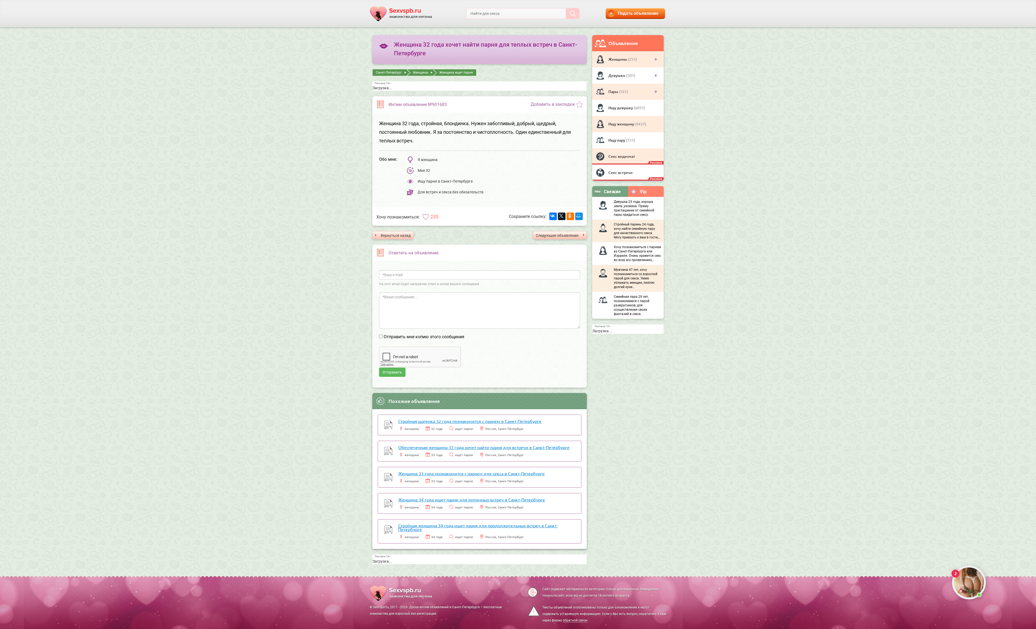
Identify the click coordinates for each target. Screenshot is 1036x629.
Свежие (612, 191)
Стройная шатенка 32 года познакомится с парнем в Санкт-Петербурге (469, 421)
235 (434, 217)
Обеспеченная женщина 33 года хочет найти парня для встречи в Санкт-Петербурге (484, 447)
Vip (643, 191)
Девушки (617, 75)
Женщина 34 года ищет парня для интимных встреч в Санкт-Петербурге (471, 499)
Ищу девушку (621, 107)
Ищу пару (617, 140)
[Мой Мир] (579, 216)
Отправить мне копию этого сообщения (424, 336)
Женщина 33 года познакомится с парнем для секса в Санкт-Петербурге (471, 473)
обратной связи (575, 620)
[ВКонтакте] (553, 216)
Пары (613, 91)
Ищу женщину (621, 124)
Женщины (618, 59)
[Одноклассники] (570, 216)
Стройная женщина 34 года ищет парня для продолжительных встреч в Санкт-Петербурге (478, 527)
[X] (561, 216)
